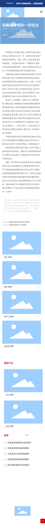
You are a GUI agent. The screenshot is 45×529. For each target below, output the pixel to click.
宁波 (28, 525)
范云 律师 (8, 257)
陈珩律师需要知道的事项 (18, 465)
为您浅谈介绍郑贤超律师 (18, 454)
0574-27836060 (25, 494)
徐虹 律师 (8, 287)
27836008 (37, 4)
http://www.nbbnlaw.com (25, 501)
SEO (31, 525)
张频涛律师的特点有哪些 (17, 225)
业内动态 (12, 35)
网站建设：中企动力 (19, 525)
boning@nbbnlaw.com (25, 497)
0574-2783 (24, 490)
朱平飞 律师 (9, 317)
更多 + (27, 435)
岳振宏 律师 (9, 346)
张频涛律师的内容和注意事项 (19, 222)
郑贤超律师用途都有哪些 (18, 448)
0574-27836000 (23, 4)
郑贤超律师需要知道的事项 (19, 443)
